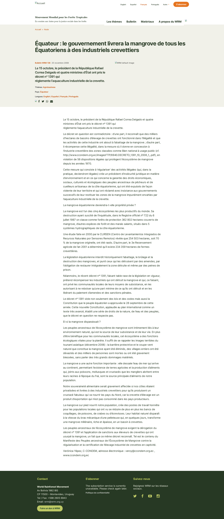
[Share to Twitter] (43, 101)
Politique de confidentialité (97, 493)
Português (155, 4)
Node (46, 29)
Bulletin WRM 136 (42, 63)
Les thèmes (114, 21)
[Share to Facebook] (39, 101)
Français (143, 4)
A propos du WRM (170, 21)
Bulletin (131, 21)
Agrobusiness (49, 87)
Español (133, 4)
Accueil (38, 29)
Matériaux (147, 21)
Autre (165, 4)
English (123, 4)
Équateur (44, 92)
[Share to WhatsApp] (47, 101)
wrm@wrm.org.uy (54, 501)
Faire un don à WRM (50, 508)
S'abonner (181, 4)
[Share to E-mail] (51, 101)
